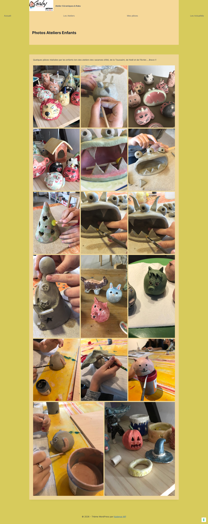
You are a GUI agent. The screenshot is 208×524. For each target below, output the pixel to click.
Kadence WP (120, 516)
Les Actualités (197, 16)
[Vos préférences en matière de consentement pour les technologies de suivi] (204, 519)
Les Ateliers (69, 16)
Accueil (7, 16)
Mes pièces (132, 16)
